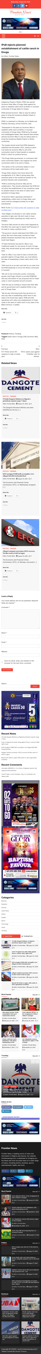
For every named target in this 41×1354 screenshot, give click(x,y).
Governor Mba (32, 337)
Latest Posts (8, 936)
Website (4, 651)
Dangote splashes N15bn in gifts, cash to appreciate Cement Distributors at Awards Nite (30, 1338)
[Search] (38, 35)
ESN (25, 337)
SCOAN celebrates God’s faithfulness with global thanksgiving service (9, 1040)
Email (4, 642)
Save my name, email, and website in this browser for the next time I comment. (19, 662)
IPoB (3, 339)
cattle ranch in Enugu (15, 337)
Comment (5, 607)
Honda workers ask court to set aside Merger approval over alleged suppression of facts (29, 1314)
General (3, 907)
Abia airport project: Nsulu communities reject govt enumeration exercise (10, 1014)
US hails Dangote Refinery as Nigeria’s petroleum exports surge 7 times (17, 400)
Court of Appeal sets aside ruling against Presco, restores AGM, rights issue (24, 952)
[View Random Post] (34, 35)
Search (3, 683)
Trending (18, 334)
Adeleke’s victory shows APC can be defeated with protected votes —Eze (25, 1270)
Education (4, 904)
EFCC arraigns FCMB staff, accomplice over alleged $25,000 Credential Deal (18, 475)
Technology (4, 924)
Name (4, 633)
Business (4, 901)
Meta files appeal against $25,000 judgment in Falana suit (10, 1337)
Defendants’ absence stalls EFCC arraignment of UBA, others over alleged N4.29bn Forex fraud (10, 1314)
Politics (11, 334)
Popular (3, 917)
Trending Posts (28, 936)
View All (35, 995)
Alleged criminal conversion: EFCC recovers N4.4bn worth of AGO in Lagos (19, 552)
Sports (3, 920)
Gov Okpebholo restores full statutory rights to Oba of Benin (30, 1040)
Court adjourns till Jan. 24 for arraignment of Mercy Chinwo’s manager (30, 1014)
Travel (3, 927)
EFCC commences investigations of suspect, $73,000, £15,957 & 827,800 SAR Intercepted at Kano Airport (25, 1282)
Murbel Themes (20, 1351)
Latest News (5, 911)
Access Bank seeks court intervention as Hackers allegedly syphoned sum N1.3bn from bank (25, 1259)
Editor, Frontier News (11, 56)
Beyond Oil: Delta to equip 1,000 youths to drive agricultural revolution (24, 983)
